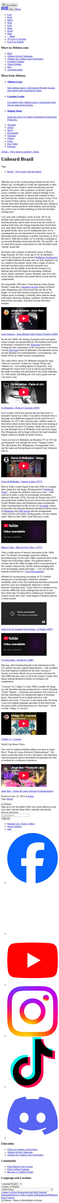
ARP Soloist (24, 511)
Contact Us (6, 1192)
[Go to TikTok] (32, 1087)
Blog (9, 53)
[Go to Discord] (32, 1138)
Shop (9, 28)
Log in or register (15, 41)
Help (9, 33)
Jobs (9, 67)
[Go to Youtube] (32, 984)
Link (9, 25)
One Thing (12, 144)
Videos (10, 138)
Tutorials (11, 135)
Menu (11, 9)
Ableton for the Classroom (20, 56)
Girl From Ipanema (34, 571)
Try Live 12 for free (16, 39)
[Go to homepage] (4, 9)
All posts (11, 125)
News (10, 130)
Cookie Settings (33, 1195)
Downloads (12, 133)
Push (9, 17)
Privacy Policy (19, 1195)
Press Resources (19, 1192)
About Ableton (14, 64)
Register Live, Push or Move (21, 823)
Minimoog (9, 511)
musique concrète (30, 287)
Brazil (10, 799)
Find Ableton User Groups (20, 1166)
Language (6, 1183)
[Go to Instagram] (32, 1035)
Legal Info (32, 1192)
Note (9, 22)
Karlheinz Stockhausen (47, 257)
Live (9, 14)
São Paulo (13, 350)
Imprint (44, 1195)
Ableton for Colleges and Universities (25, 59)
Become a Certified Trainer (20, 1172)
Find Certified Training (18, 1169)
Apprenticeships (15, 69)
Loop (9, 141)
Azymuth (43, 505)
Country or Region (10, 1186)
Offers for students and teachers (22, 1149)
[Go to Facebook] (32, 882)
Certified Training (15, 61)
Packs (10, 31)
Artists (10, 127)
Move (10, 20)
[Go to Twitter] (32, 933)
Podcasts (11, 146)
